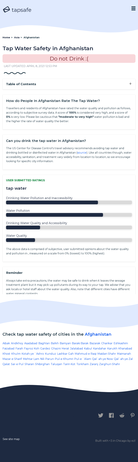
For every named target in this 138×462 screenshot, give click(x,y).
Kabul (88, 348)
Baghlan (44, 343)
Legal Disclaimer (73, 416)
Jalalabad (76, 348)
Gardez (45, 348)
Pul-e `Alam (82, 359)
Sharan (29, 364)
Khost (6, 353)
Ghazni (56, 348)
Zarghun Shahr (109, 364)
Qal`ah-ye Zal (123, 359)
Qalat (6, 364)
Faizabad (8, 348)
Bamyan (65, 343)
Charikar (107, 343)
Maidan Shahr (106, 353)
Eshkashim (121, 343)
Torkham (82, 364)
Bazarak (95, 343)
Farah (19, 348)
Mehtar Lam (31, 359)
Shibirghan (42, 364)
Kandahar (99, 348)
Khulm (16, 353)
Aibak (6, 343)
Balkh (55, 343)
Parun (49, 359)
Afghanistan (98, 334)
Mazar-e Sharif (12, 359)
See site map (11, 439)
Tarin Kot (69, 364)
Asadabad (30, 343)
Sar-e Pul (17, 364)
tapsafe (20, 10)
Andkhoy (17, 343)
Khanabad (125, 348)
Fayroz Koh (31, 348)
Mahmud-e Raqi (85, 353)
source (82, 152)
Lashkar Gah (65, 353)
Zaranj (94, 364)
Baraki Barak (80, 343)
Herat (65, 348)
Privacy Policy (40, 416)
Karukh (112, 348)
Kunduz (50, 353)
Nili (42, 359)
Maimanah (124, 353)
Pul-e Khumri (64, 359)
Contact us (12, 416)
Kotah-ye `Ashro (33, 353)
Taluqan (56, 364)
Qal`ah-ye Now (102, 359)
